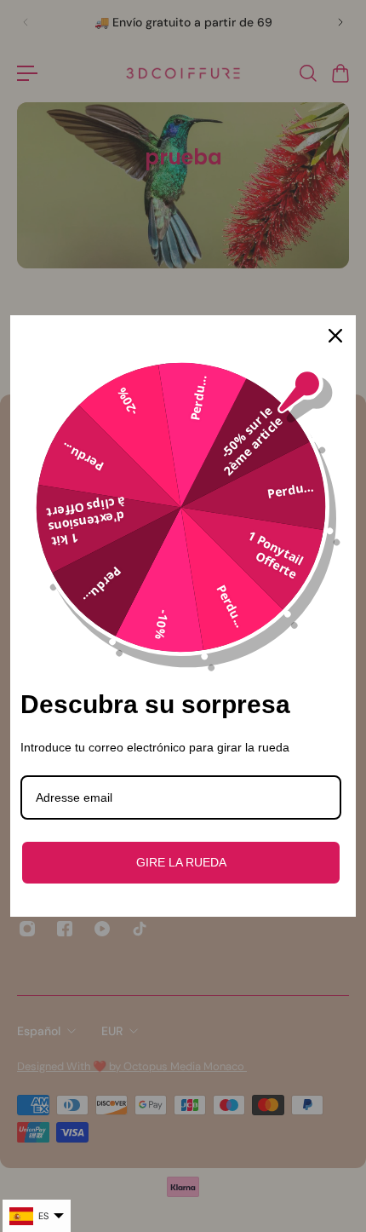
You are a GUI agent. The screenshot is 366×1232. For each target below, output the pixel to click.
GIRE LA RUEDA (181, 862)
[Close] (335, 335)
